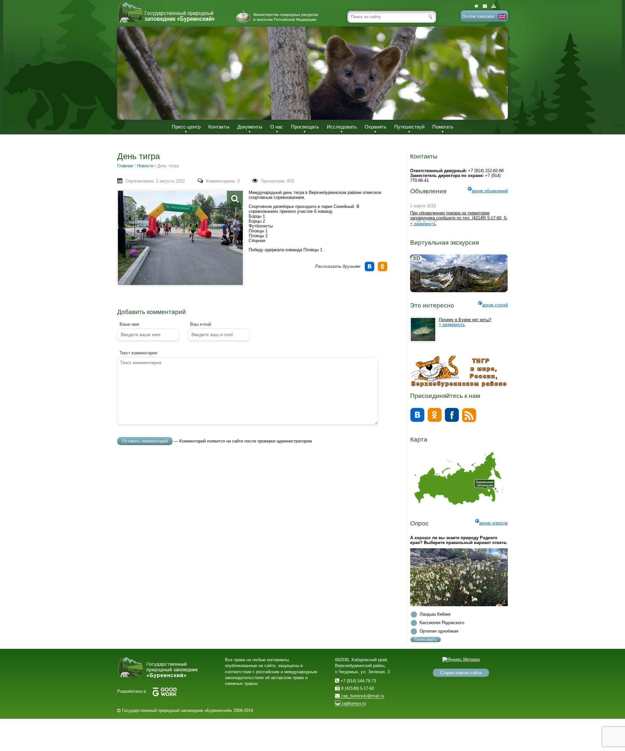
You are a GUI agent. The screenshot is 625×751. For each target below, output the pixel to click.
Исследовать (342, 127)
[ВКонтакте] (370, 264)
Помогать (442, 127)
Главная (125, 165)
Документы (249, 127)
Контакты (218, 127)
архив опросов (493, 523)
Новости (145, 165)
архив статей (495, 305)
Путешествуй (409, 127)
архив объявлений (490, 190)
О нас (276, 127)
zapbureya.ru (353, 703)
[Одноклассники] (383, 264)
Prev (128, 73)
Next (496, 73)
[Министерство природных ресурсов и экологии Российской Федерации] (277, 16)
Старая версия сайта (460, 672)
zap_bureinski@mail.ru (362, 695)
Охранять (375, 127)
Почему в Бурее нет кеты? (465, 319)
